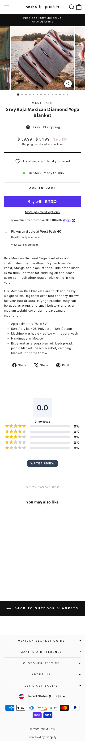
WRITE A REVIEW (42, 463)
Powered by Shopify (43, 737)
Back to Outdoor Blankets (46, 608)
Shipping (27, 144)
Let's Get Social (41, 685)
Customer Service (41, 663)
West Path (42, 102)
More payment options (42, 212)
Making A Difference (41, 651)
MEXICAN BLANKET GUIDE (41, 640)
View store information (24, 244)
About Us (41, 674)
